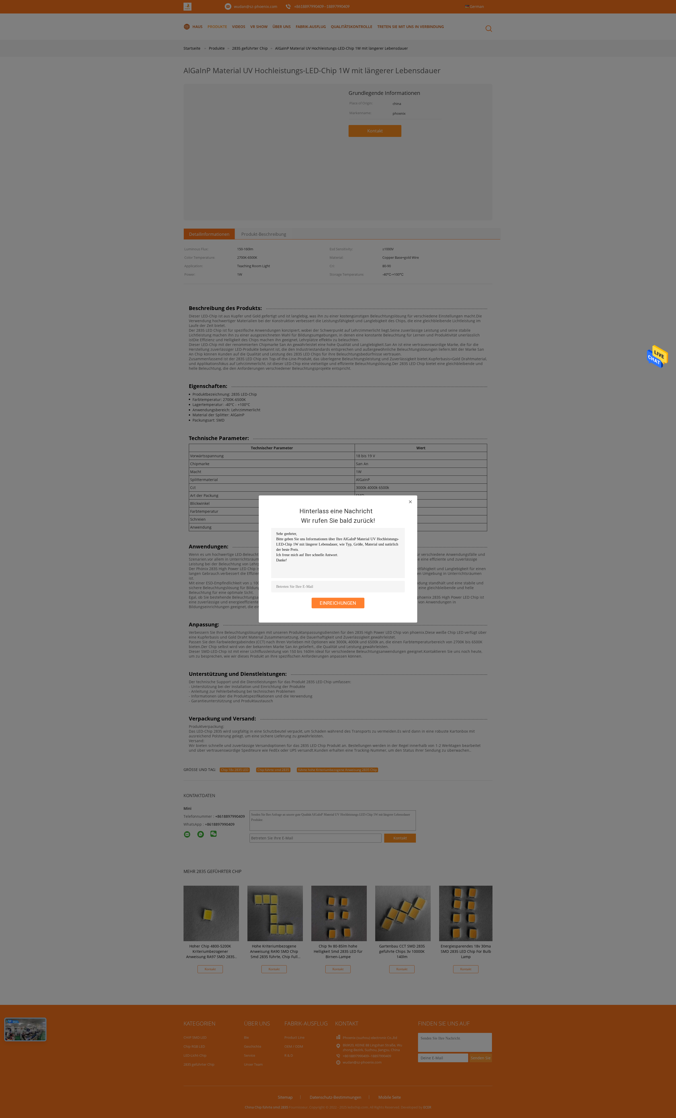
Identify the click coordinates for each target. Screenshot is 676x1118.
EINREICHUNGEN (338, 603)
